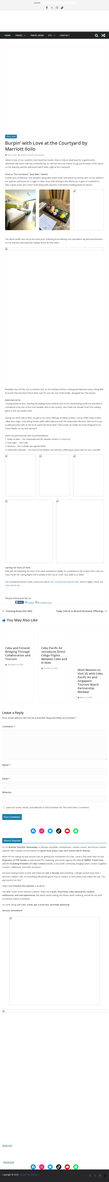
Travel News (37, 35)
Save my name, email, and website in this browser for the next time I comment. (47, 807)
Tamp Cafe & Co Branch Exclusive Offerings (79, 611)
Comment (8, 726)
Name (6, 765)
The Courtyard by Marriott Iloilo (64, 581)
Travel (18, 35)
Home (8, 35)
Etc (50, 35)
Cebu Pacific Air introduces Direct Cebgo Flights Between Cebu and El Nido (54, 655)
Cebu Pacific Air (12, 585)
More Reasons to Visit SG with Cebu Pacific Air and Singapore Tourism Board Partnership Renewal (90, 681)
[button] (24, 35)
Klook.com (7, 1145)
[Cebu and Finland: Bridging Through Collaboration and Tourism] (18, 628)
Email (6, 778)
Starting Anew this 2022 (19, 611)
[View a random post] (103, 35)
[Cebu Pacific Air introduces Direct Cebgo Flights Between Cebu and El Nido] (54, 628)
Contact (65, 35)
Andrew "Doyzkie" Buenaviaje (32, 155)
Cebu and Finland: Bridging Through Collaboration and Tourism (17, 653)
